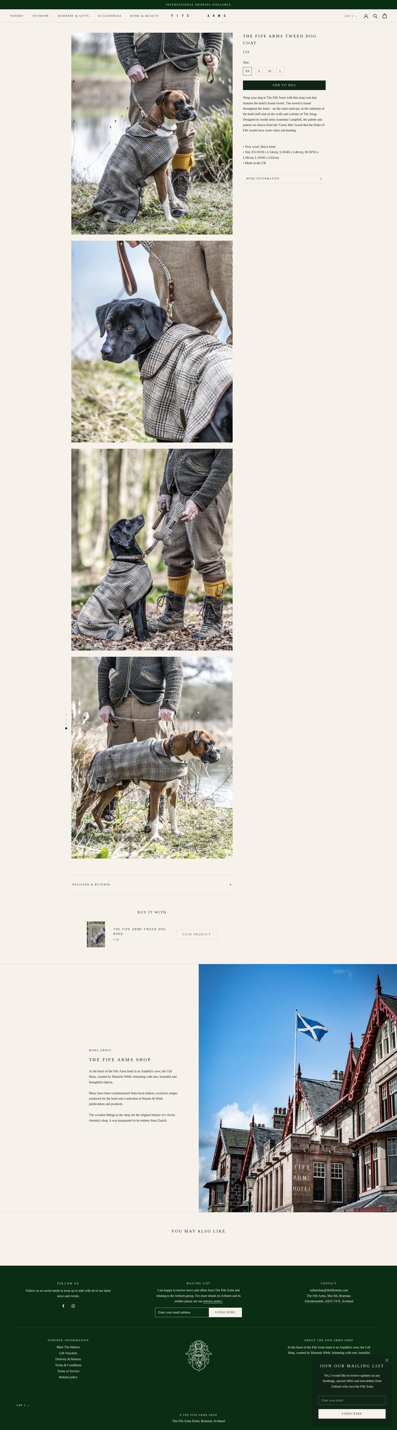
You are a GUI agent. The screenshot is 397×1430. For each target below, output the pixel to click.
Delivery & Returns (91, 884)
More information (263, 178)
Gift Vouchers (68, 1353)
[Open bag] (385, 15)
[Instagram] (73, 1306)
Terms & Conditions (68, 1365)
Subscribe (352, 1413)
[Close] (387, 1360)
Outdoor (41, 16)
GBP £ (349, 16)
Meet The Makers (68, 1347)
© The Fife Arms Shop (199, 1415)
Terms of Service (68, 1371)
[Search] (375, 16)
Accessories (110, 16)
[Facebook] (63, 1306)
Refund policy (68, 1377)
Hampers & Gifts (73, 16)
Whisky (17, 16)
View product (196, 934)
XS (247, 71)
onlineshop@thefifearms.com (329, 1290)
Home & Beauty (144, 16)
